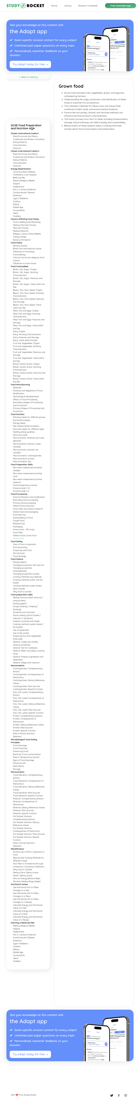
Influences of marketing (23, 251)
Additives (17, 387)
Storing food (18, 553)
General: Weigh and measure (26, 662)
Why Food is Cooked (22, 869)
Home (54, 5)
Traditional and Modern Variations (29, 139)
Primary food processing (24, 503)
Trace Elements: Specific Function (28, 795)
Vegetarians (18, 186)
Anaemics (17, 195)
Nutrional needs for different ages (28, 429)
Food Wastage (20, 745)
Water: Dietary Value (22, 875)
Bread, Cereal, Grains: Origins (26, 364)
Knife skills (17, 639)
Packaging (18, 526)
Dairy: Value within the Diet (25, 340)
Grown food (18, 538)
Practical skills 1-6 (21, 491)
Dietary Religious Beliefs (24, 180)
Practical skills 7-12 (21, 488)
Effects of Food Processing (25, 399)
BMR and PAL (19, 178)
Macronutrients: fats (22, 461)
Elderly (16, 204)
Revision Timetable (87, 5)
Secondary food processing (25, 500)
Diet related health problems (26, 426)
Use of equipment (21, 630)
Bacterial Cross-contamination (27, 754)
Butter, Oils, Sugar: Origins (25, 269)
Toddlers (17, 216)
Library (68, 5)
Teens (15, 213)
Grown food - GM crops (24, 529)
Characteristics (20, 145)
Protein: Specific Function (24, 730)
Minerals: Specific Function (25, 813)
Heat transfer (19, 589)
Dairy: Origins (19, 331)
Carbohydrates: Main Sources (26, 686)
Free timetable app (120, 5)
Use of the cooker (21, 633)
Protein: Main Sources (23, 727)
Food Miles (18, 532)
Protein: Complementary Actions (27, 716)
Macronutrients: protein (23, 458)
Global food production (23, 506)
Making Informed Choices (24, 225)
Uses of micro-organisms (24, 544)
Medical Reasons (20, 231)
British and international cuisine (27, 248)
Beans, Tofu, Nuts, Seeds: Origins (27, 290)
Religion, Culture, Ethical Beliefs (27, 234)
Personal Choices (21, 228)
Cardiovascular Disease (24, 192)
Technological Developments (26, 396)
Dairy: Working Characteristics (27, 334)
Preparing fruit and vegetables (27, 636)
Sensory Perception (22, 240)
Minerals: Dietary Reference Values (29, 807)
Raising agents (20, 562)
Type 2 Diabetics (20, 198)
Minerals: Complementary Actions (28, 798)
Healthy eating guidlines (24, 432)
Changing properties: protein (26, 574)
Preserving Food (20, 751)
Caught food (18, 520)
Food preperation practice (25, 485)
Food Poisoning (20, 748)
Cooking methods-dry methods (27, 577)
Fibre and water (20, 435)
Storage (16, 769)
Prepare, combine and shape (26, 621)
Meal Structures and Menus (25, 136)
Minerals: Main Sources (23, 810)
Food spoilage (19, 556)
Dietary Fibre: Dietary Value (25, 872)
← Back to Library (28, 77)
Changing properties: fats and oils (28, 565)
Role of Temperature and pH (26, 757)
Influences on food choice (24, 263)
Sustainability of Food (23, 518)
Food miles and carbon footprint (28, 509)
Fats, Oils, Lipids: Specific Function (28, 713)
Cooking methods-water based (27, 586)
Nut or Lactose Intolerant (24, 189)
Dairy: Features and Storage (26, 337)
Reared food (19, 523)
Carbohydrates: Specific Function (28, 689)
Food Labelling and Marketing (26, 222)
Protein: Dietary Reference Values (28, 725)
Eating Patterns (20, 142)
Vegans (16, 183)
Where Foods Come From (25, 535)
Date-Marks (18, 766)
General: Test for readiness (25, 648)
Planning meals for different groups (29, 417)
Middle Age (18, 207)
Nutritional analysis (21, 420)
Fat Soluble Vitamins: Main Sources (29, 834)
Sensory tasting (20, 246)
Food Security (19, 515)
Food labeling (19, 254)
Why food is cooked (22, 591)
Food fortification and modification (29, 497)
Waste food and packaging (25, 512)
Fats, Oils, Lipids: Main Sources (27, 710)
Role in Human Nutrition (24, 733)
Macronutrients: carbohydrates (27, 455)
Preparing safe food (22, 550)
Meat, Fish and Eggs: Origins (26, 311)
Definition (17, 736)
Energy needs (19, 423)
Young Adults (19, 210)
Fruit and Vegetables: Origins (26, 343)
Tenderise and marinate (24, 612)
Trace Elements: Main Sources (26, 793)
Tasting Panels (19, 237)
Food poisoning (20, 547)
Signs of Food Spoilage (23, 760)
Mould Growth (19, 763)
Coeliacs (17, 201)
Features (17, 148)
